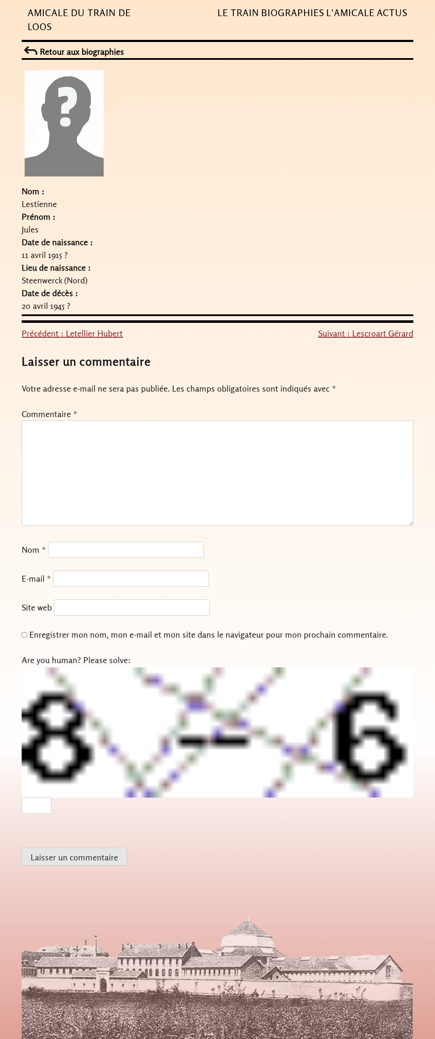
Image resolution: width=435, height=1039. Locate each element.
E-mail (36, 578)
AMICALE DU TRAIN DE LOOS (79, 19)
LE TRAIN (238, 12)
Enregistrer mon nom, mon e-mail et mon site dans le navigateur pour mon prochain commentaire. (208, 634)
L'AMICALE (350, 12)
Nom (34, 549)
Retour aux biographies (81, 51)
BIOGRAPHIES (292, 12)
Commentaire (49, 414)
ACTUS (392, 12)
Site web (37, 607)
